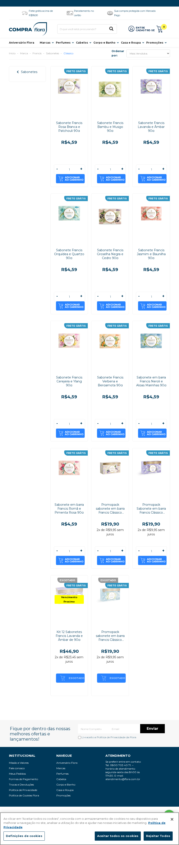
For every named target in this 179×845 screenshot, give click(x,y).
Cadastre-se (145, 30)
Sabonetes (52, 53)
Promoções (154, 42)
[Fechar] (172, 819)
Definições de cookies (24, 836)
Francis (37, 53)
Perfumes (63, 42)
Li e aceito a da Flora (108, 737)
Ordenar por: (118, 53)
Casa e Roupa (131, 42)
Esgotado (76, 678)
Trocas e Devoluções (21, 784)
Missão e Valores (19, 762)
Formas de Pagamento (23, 779)
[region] (89, 828)
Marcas (45, 42)
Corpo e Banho (104, 42)
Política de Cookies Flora (24, 795)
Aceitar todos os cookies (117, 836)
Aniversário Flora (21, 42)
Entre (140, 27)
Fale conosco (17, 768)
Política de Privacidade (111, 737)
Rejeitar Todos (158, 836)
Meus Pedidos (17, 773)
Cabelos (82, 42)
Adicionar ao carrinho (74, 178)
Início (12, 53)
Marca (24, 53)
